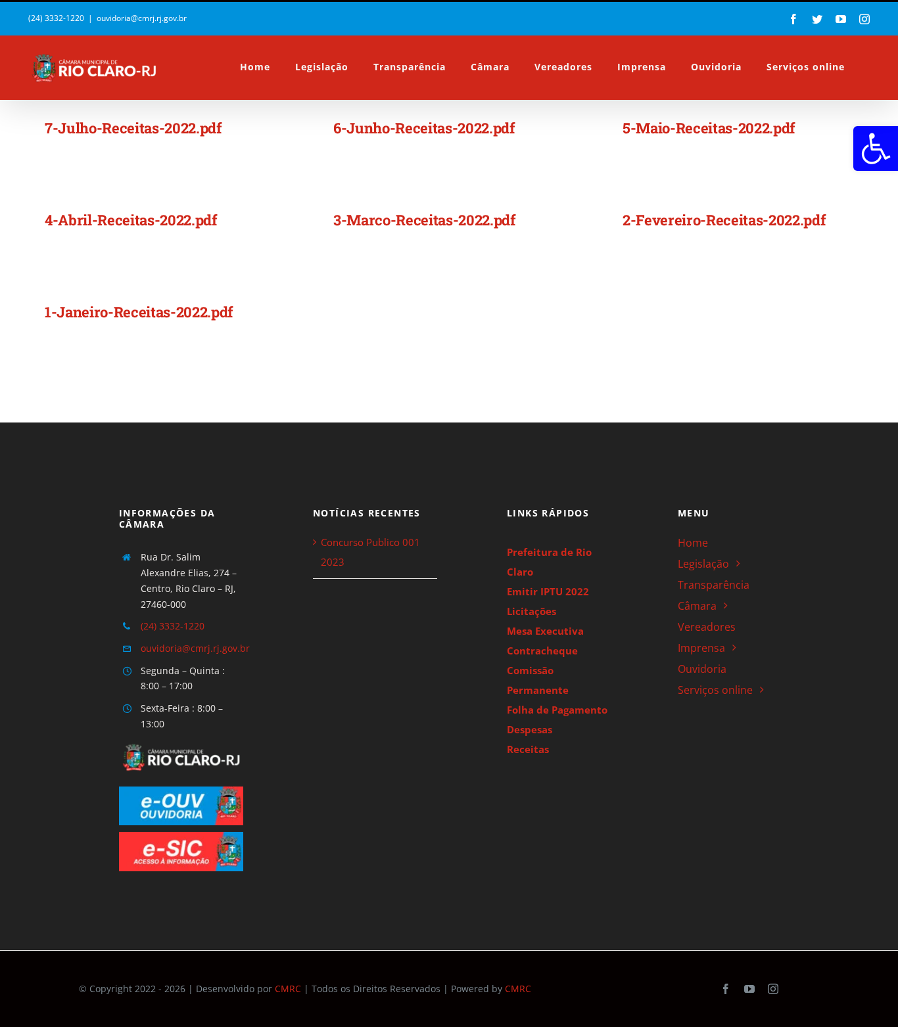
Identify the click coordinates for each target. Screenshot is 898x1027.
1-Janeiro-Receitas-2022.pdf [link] (139, 311)
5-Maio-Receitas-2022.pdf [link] (709, 127)
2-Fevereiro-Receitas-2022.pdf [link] (724, 219)
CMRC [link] (288, 988)
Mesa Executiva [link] (545, 630)
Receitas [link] (528, 749)
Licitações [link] (531, 611)
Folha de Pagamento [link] (557, 709)
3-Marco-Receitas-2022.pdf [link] (424, 219)
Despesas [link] (529, 729)
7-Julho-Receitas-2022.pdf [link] (133, 127)
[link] (875, 148)
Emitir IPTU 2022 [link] (548, 591)
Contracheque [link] (542, 650)
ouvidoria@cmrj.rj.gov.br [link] (142, 18)
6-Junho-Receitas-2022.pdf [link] (424, 127)
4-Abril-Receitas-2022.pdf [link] (131, 219)
